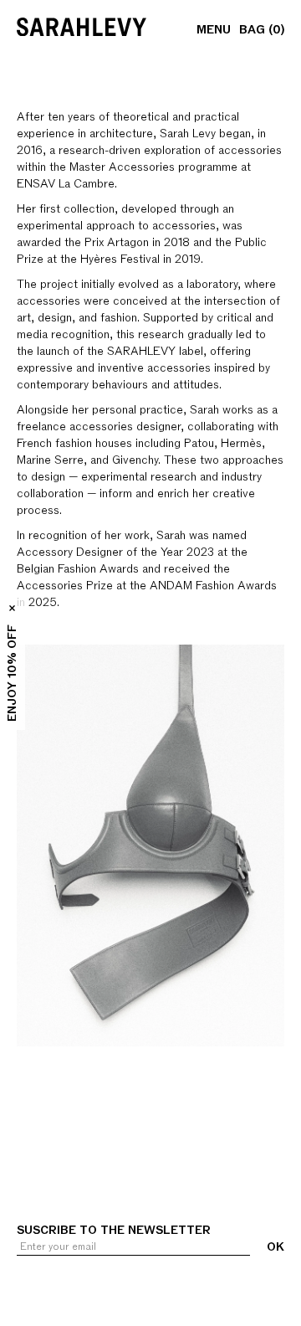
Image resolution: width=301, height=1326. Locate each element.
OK (275, 1247)
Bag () (261, 30)
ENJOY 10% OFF (12, 673)
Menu (213, 30)
